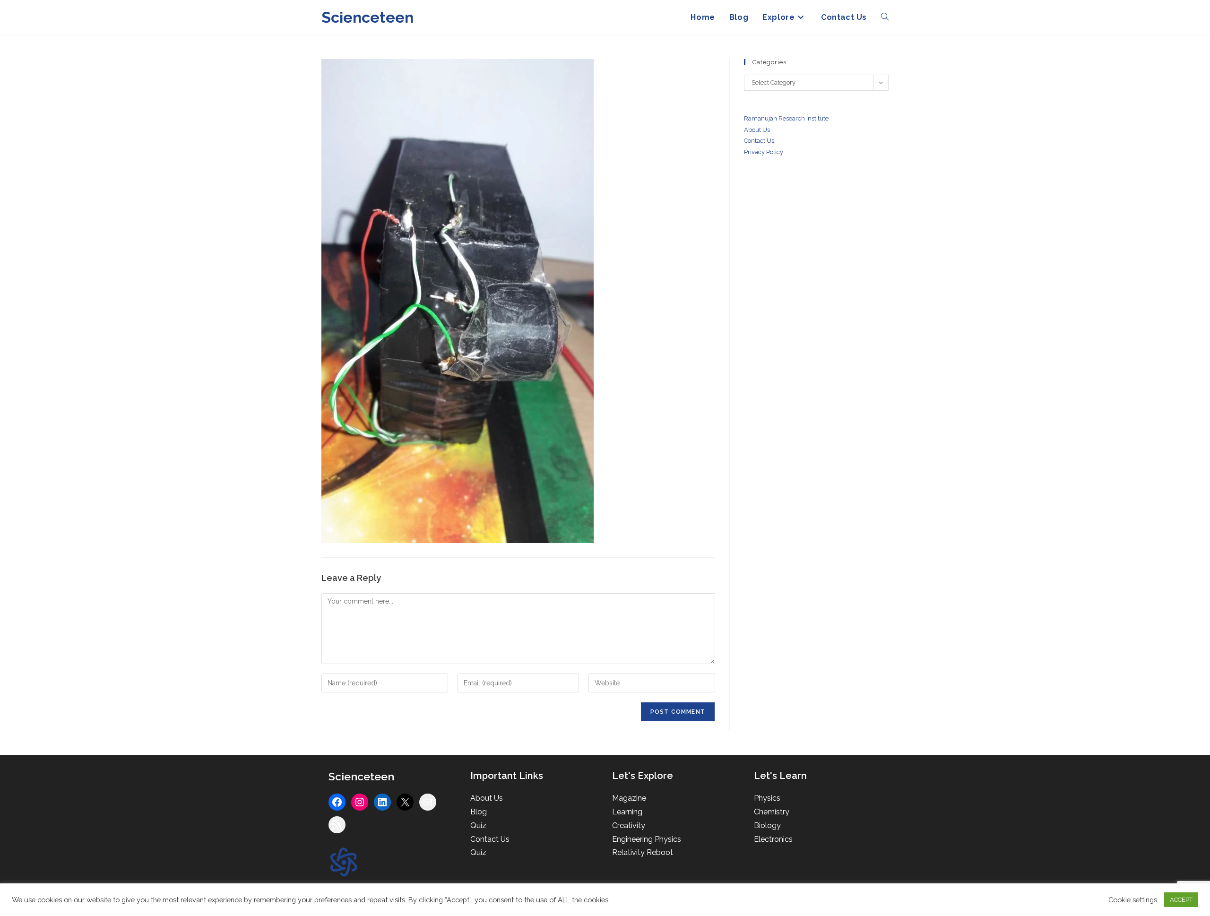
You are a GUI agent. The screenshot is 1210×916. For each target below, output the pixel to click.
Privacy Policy (763, 152)
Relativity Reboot (642, 852)
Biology (767, 825)
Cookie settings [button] (1132, 900)
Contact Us (490, 839)
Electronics (773, 839)
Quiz (478, 825)
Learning (627, 811)
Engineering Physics (646, 839)
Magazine (629, 798)
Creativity (628, 825)
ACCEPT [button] (1181, 899)
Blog (478, 811)
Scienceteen (367, 17)
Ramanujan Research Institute (786, 118)
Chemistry (771, 811)
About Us (757, 129)
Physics (767, 798)
